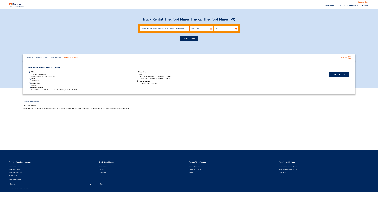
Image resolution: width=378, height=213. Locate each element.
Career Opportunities (194, 166)
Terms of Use (282, 172)
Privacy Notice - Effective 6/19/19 (288, 166)
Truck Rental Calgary (14, 169)
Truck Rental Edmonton (15, 176)
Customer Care (363, 2)
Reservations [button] (329, 5)
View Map (344, 58)
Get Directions (339, 74)
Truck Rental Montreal (15, 179)
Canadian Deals (103, 166)
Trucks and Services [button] (351, 5)
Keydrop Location (144, 81)
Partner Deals (102, 172)
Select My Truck (189, 38)
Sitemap (191, 172)
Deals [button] (339, 5)
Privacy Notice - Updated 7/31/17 (288, 169)
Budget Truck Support (198, 162)
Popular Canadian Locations (20, 162)
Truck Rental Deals (106, 162)
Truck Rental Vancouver (15, 172)
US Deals (101, 169)
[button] (157, 83)
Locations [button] (364, 5)
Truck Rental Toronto (14, 166)
